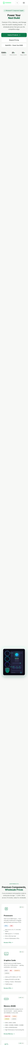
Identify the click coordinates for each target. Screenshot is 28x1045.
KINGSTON (7, 1016)
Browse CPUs (7, 942)
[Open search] (17, 2)
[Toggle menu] (24, 2)
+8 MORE (7, 973)
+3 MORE (14, 1018)
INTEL (6, 925)
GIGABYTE (17, 970)
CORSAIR (7, 1018)
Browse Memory (8, 1033)
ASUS (6, 970)
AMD (11, 925)
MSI (11, 970)
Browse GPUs (7, 988)
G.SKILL (14, 1016)
